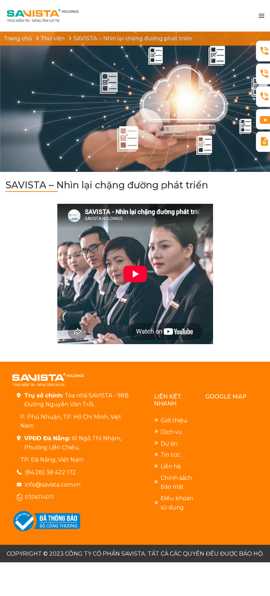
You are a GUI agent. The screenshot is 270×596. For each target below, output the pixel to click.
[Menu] (261, 16)
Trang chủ (18, 38)
